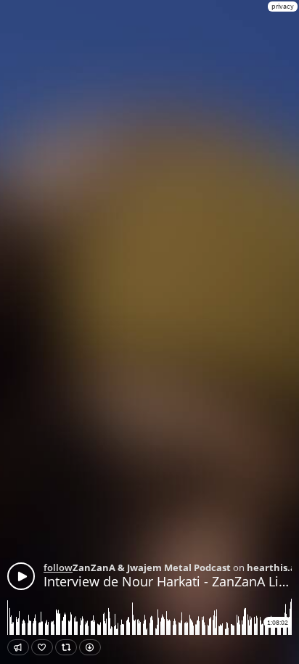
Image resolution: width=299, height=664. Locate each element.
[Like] (42, 647)
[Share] (18, 647)
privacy (282, 6)
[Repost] (66, 647)
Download (90, 647)
